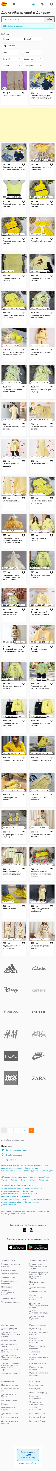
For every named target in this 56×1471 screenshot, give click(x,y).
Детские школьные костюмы (9, 1351)
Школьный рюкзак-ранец (10, 1171)
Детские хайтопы (31, 1168)
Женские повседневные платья (7, 1292)
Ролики (4, 1404)
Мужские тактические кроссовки (38, 1374)
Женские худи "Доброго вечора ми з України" (38, 1266)
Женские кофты (8, 1298)
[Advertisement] (28, 125)
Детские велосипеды (10, 1373)
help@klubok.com (37, 1413)
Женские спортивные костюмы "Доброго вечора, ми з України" (38, 1275)
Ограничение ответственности (36, 1403)
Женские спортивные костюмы (10, 1265)
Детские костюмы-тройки (9, 1345)
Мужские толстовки (37, 1363)
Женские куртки (8, 1260)
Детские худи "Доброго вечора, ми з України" (38, 1305)
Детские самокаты (37, 1288)
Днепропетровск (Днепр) (39, 1177)
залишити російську (28, 1463)
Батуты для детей (9, 1400)
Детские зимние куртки (10, 1194)
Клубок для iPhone (37, 1417)
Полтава (32, 1180)
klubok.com (4, 4)
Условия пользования (35, 1409)
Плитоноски (6, 1287)
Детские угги (28, 1191)
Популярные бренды (38, 1392)
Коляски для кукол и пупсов (10, 1390)
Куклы (46, 1165)
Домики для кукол (9, 1329)
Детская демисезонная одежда (35, 1297)
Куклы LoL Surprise (37, 1291)
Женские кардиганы (10, 1274)
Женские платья (8, 1270)
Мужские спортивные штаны (38, 1358)
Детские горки (7, 1325)
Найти (49, 19)
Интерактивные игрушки (8, 1409)
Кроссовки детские (8, 1197)
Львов (23, 1180)
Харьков (14, 1180)
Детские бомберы (32, 1202)
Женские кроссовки (38, 1260)
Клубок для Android (37, 1421)
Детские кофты (25, 1197)
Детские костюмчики (32, 1165)
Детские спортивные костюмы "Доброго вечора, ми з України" (10, 1366)
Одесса (4, 1180)
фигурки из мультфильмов (11, 1168)
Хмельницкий (44, 1180)
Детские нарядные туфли (11, 1202)
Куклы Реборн (7, 1381)
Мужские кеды (35, 1329)
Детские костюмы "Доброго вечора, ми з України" (10, 1334)
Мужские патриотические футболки (36, 1340)
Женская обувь (8, 1277)
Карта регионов (36, 1385)
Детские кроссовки (9, 1413)
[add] (33, 4)
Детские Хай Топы (30, 1194)
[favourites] (14, 4)
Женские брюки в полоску (26, 1185)
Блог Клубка (34, 1389)
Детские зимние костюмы (11, 1188)
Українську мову (28, 1458)
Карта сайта (34, 1381)
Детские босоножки (8, 1205)
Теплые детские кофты (33, 1188)
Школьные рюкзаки (9, 1417)
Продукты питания (9, 1385)
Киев (25, 1177)
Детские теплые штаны (10, 1191)
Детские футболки (31, 1171)
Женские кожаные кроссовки (9, 1282)
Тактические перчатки (34, 1353)
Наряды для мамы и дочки (38, 1283)
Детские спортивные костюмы (10, 1422)
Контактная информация (35, 1397)
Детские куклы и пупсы (8, 1395)
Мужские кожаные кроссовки (37, 1347)
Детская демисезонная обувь (38, 1312)
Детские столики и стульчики (37, 1317)
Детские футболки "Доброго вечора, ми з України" (10, 1357)
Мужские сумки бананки (36, 1368)
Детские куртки (47, 1171)
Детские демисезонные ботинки (13, 1199)
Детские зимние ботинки (39, 1199)
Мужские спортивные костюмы (38, 1333)
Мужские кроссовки (37, 1325)
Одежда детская (8, 1340)
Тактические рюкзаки (10, 1302)
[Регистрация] (51, 4)
